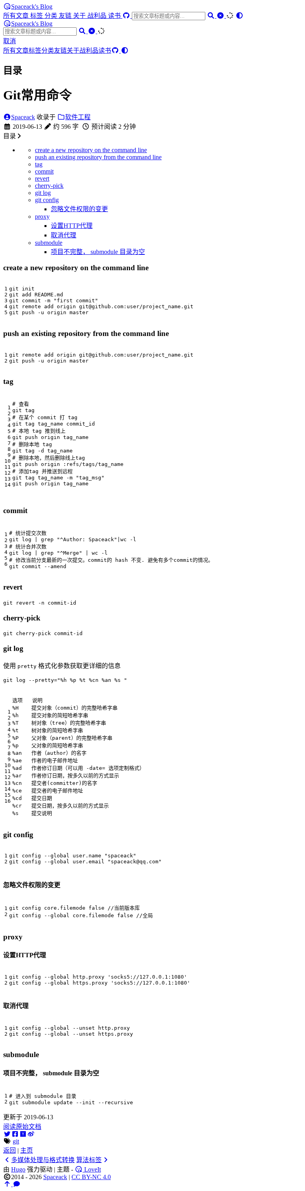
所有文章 (16, 15)
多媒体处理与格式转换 (43, 1160)
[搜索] (211, 15)
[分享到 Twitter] (7, 1134)
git (16, 1141)
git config (47, 200)
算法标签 (89, 1160)
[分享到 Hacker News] (23, 1134)
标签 (37, 15)
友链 (66, 15)
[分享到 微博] (31, 1134)
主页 (26, 1150)
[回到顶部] (8, 1184)
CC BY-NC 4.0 (91, 1177)
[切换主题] (239, 15)
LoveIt (92, 1169)
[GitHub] (127, 15)
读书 (115, 15)
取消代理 (63, 235)
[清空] (221, 15)
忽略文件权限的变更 (79, 209)
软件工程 (78, 117)
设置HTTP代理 (72, 225)
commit (44, 171)
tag (38, 164)
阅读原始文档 (22, 1126)
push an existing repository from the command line (98, 157)
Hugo (18, 1169)
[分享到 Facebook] (15, 1134)
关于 (80, 15)
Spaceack (23, 117)
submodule (48, 242)
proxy (42, 216)
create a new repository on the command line (91, 150)
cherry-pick (49, 185)
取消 (9, 41)
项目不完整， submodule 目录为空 (98, 251)
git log (43, 192)
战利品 (97, 15)
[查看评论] (17, 1184)
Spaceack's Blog (31, 6)
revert (42, 178)
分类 (51, 15)
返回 (9, 1150)
